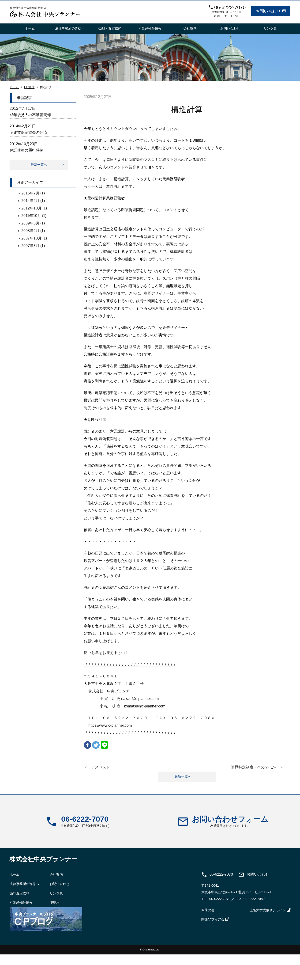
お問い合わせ (230, 28)
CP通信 (29, 87)
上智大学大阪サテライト (268, 910)
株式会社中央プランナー (44, 859)
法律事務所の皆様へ (70, 28)
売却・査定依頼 (109, 28)
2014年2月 (30, 201)
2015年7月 (30, 193)
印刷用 (55, 902)
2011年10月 (31, 216)
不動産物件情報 (150, 28)
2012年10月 (31, 208)
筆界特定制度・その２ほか (253, 767)
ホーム (30, 28)
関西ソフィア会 (212, 919)
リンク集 (270, 28)
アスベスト (100, 767)
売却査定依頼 (19, 893)
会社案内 (190, 28)
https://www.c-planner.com (110, 725)
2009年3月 (30, 223)
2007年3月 (30, 246)
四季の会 (207, 910)
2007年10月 (31, 238)
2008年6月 (30, 231)
